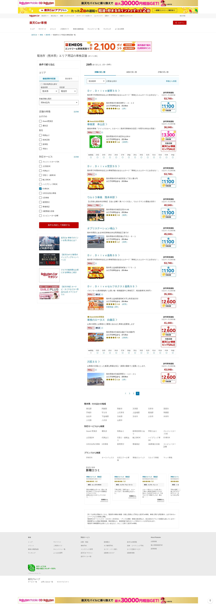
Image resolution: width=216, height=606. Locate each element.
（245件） (125, 338)
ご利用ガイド (64, 29)
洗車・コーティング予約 (135, 545)
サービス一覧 (32, 582)
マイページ (42, 29)
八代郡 (89, 420)
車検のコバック (139, 458)
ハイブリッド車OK (50, 184)
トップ (32, 29)
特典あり (46, 135)
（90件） (124, 215)
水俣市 (166, 416)
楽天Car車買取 (132, 542)
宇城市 (89, 412)
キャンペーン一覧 (93, 29)
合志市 (89, 416)
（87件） (124, 304)
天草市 (150, 409)
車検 (41, 35)
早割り (45, 149)
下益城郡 (105, 416)
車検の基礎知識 (78, 29)
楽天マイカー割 (86, 556)
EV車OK (46, 189)
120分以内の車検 (49, 193)
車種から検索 (171, 81)
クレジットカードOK (51, 162)
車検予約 (84, 545)
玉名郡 (119, 416)
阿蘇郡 (104, 409)
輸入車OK (46, 180)
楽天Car (34, 35)
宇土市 (104, 412)
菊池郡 (150, 412)
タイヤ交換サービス (133, 549)
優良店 (45, 126)
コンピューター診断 (50, 216)
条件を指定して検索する (59, 225)
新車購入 (107, 542)
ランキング (107, 29)
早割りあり (152, 431)
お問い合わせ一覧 (47, 582)
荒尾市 (166, 409)
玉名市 (135, 416)
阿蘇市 (119, 409)
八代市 (104, 420)
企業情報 (154, 541)
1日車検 (46, 198)
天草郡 (135, 409)
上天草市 (120, 412)
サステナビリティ (63, 582)
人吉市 (150, 416)
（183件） (125, 142)
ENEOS (89, 458)
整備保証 (46, 207)
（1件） (124, 109)
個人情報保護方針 (157, 545)
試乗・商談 (84, 542)
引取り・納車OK (49, 175)
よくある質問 (119, 29)
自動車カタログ (109, 553)
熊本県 (48, 35)
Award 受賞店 (91, 431)
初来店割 (46, 140)
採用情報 (154, 549)
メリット (53, 29)
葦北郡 (89, 409)
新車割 (45, 144)
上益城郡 (136, 412)
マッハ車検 (168, 458)
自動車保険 (130, 553)
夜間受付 (46, 202)
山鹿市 (119, 420)
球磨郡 (166, 412)
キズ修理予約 (108, 545)
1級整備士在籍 (48, 211)
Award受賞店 (48, 121)
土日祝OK (46, 166)
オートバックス (108, 458)
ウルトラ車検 (153, 458)
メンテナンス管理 (87, 549)
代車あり (46, 171)
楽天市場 (182, 16)
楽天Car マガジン (87, 553)
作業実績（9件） (113, 307)
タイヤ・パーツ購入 (110, 549)
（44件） (124, 242)
